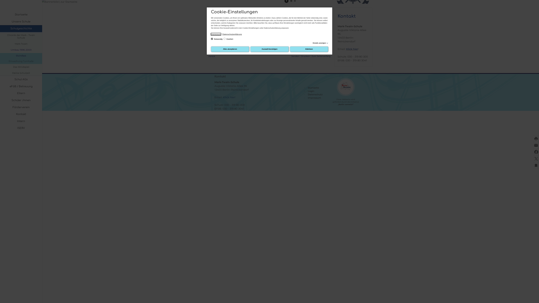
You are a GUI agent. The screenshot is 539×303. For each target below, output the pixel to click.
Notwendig (218, 39)
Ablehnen (309, 49)
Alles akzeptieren (230, 49)
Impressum (216, 34)
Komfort (229, 39)
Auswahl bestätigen (269, 49)
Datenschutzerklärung (232, 34)
